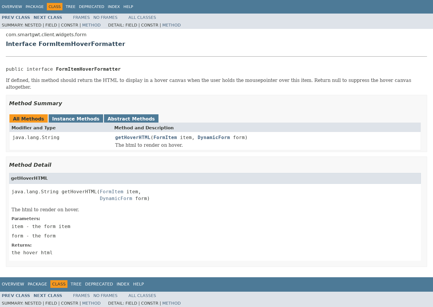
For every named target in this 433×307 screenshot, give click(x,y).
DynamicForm (214, 137)
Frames (81, 17)
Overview (12, 6)
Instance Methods (76, 119)
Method (91, 25)
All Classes (142, 17)
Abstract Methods (131, 119)
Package (35, 6)
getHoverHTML (133, 137)
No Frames (105, 17)
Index (114, 6)
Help (128, 6)
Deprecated (91, 6)
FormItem (165, 137)
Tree (70, 6)
